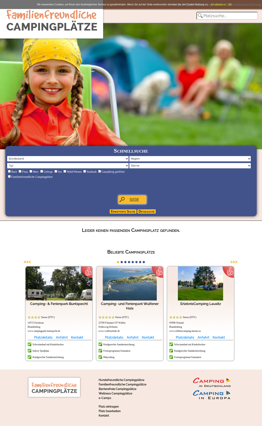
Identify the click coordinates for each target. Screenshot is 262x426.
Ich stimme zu (218, 4)
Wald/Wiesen (74, 171)
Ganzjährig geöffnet (113, 171)
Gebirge (48, 171)
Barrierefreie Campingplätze (117, 389)
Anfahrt (62, 337)
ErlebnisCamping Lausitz (200, 304)
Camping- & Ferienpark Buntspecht (59, 304)
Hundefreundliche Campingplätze (121, 380)
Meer (36, 171)
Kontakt (77, 337)
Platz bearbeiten (110, 411)
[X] (229, 4)
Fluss (25, 171)
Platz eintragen (109, 406)
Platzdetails (43, 337)
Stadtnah (92, 171)
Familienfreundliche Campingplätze (32, 176)
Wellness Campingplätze (115, 393)
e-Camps (105, 398)
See (60, 171)
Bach (14, 171)
